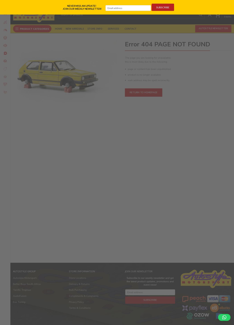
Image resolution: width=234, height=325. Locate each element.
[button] (224, 317)
